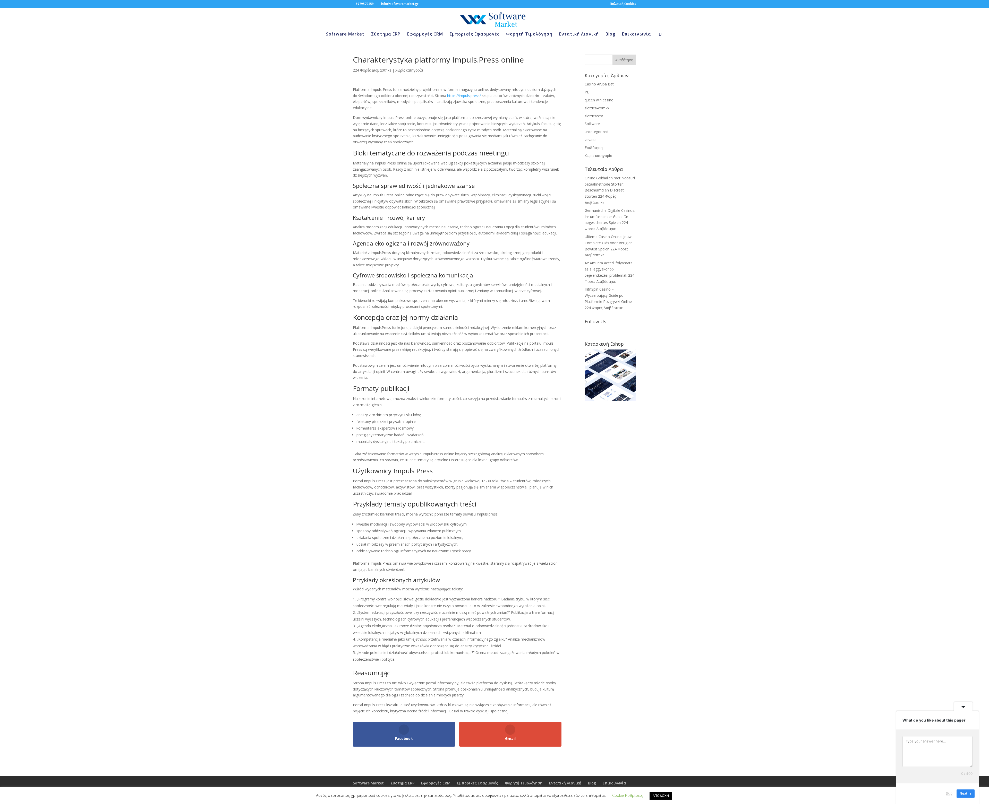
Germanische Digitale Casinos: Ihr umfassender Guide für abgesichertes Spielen (610, 216)
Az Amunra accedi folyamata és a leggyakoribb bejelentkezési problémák (609, 269)
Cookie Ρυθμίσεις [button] (627, 795)
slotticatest (594, 115)
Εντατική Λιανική (579, 34)
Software (592, 123)
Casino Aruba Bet (599, 84)
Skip (949, 793)
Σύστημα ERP (385, 34)
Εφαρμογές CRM (425, 34)
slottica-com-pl (597, 108)
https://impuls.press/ (464, 95)
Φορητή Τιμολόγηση (529, 34)
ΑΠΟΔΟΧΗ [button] (661, 795)
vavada (590, 139)
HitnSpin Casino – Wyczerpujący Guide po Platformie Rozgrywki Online (608, 295)
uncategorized (596, 131)
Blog (610, 34)
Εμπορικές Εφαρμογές (474, 34)
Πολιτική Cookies (623, 4)
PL (587, 92)
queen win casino (599, 100)
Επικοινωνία (636, 34)
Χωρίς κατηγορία (409, 70)
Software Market (345, 34)
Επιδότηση (594, 147)
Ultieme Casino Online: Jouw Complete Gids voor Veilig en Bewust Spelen (609, 242)
